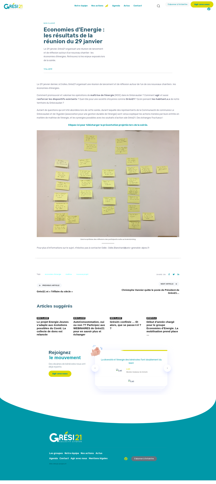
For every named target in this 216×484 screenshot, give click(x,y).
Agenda (116, 5)
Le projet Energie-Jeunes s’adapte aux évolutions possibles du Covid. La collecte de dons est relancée (53, 328)
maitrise (69, 274)
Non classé (49, 23)
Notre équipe (81, 5)
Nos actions (97, 5)
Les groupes (56, 453)
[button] (158, 5)
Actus (127, 5)
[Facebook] (208, 8)
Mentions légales (98, 458)
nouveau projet (82, 274)
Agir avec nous (79, 458)
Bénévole (151, 318)
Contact (138, 5)
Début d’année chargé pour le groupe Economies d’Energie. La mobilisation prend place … (162, 328)
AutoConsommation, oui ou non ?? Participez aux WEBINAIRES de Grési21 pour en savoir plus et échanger (89, 328)
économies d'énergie (53, 274)
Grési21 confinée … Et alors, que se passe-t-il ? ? (125, 325)
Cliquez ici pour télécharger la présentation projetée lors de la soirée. (108, 125)
